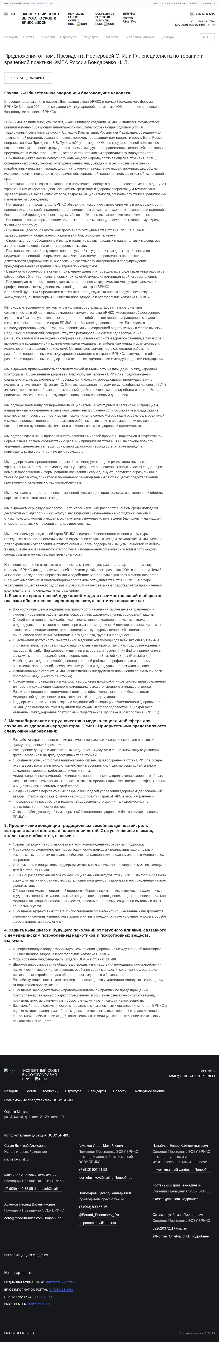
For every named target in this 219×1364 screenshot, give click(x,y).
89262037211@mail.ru (169, 1228)
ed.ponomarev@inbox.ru (97, 1223)
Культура (167, 37)
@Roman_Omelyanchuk (171, 1236)
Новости (111, 37)
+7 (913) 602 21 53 (92, 1169)
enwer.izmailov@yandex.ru (173, 1169)
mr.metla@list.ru (16, 1159)
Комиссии (47, 37)
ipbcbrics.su (43, 1297)
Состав (28, 37)
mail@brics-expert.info (195, 24)
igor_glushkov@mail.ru (96, 1177)
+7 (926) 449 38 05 (18, 1189)
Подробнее (52, 1218)
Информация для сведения (26, 1255)
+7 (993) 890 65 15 (92, 1207)
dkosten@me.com (166, 1199)
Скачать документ (27, 78)
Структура (68, 37)
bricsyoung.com (60, 1282)
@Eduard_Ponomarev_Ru (98, 1215)
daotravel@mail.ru (48, 1189)
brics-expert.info (19, 1333)
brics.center (39, 1304)
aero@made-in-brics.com (23, 1218)
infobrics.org (45, 3)
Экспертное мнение (139, 37)
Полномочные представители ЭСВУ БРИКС (39, 1100)
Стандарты (90, 37)
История (11, 37)
